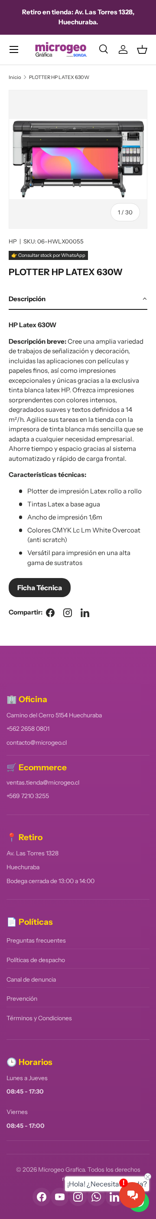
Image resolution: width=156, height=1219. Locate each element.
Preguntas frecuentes (36, 940)
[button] (142, 49)
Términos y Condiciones (39, 1018)
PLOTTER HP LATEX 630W (59, 77)
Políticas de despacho (35, 960)
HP (13, 241)
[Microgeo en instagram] (67, 612)
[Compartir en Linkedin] (85, 612)
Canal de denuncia (31, 979)
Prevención (21, 998)
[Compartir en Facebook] (50, 612)
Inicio (15, 77)
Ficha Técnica (39, 587)
